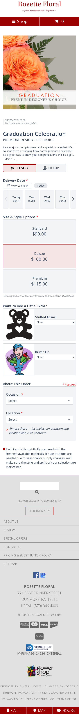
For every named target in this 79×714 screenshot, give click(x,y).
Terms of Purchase (40, 699)
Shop (22, 21)
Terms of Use (67, 699)
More (8, 159)
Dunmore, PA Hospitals (62, 686)
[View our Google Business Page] (43, 577)
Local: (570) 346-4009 (39, 605)
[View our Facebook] (36, 577)
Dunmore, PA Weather (19, 692)
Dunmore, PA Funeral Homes (21, 686)
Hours (68, 710)
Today (40, 185)
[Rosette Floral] (39, 11)
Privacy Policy (13, 699)
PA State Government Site (57, 692)
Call (14, 710)
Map (41, 710)
